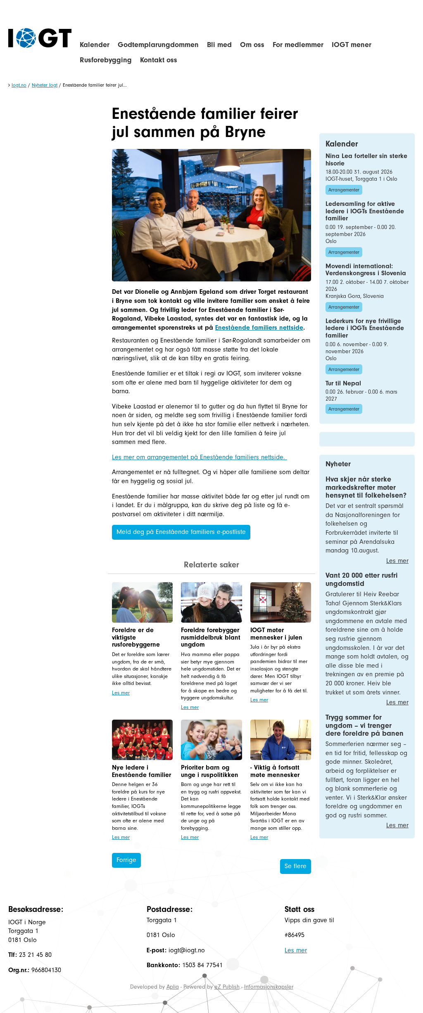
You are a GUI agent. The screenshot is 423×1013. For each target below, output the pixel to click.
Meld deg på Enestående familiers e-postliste (181, 532)
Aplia (172, 986)
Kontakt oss (158, 60)
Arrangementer (343, 190)
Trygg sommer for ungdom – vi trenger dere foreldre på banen (365, 725)
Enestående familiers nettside (259, 327)
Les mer (121, 693)
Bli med (219, 44)
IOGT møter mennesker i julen (276, 633)
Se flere (296, 866)
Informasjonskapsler (268, 986)
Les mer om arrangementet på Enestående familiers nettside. (199, 457)
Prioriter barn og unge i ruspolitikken (209, 771)
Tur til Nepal (343, 383)
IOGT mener (351, 44)
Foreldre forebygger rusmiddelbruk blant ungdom (210, 637)
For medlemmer (298, 44)
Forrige (126, 860)
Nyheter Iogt (44, 85)
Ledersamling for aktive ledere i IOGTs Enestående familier (365, 211)
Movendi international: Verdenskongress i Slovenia (366, 269)
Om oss (252, 44)
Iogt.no (19, 85)
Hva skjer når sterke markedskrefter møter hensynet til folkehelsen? (366, 487)
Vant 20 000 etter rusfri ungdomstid (362, 579)
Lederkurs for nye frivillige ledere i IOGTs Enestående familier (365, 328)
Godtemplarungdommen (158, 44)
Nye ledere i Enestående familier (141, 771)
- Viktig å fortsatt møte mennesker (274, 771)
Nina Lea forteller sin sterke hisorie (366, 159)
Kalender (94, 44)
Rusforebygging (106, 60)
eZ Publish (227, 986)
